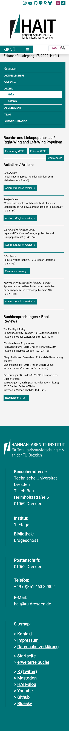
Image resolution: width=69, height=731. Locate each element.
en (63, 2)
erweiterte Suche (33, 662)
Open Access (55, 158)
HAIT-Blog (26, 684)
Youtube (25, 690)
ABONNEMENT (12, 107)
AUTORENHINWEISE (15, 121)
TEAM (7, 114)
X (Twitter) (27, 671)
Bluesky (24, 703)
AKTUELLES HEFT (14, 75)
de (58, 2)
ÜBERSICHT (11, 68)
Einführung (11, 151)
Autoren (12, 101)
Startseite (26, 655)
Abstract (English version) (21, 187)
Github (23, 697)
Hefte (11, 94)
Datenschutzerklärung (38, 646)
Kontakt (24, 633)
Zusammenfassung (16, 271)
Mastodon (27, 678)
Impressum (28, 640)
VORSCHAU (10, 82)
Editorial (34, 151)
